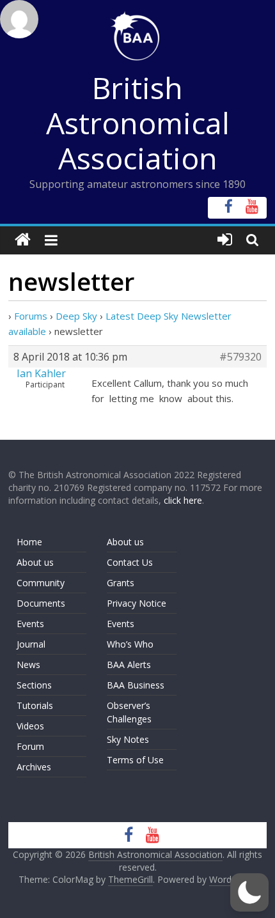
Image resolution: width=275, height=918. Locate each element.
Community (41, 583)
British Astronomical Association (138, 123)
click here (183, 500)
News (28, 664)
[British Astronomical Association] (22, 240)
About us (35, 562)
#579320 (240, 356)
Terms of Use (135, 760)
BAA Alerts (129, 664)
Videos (30, 726)
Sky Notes (128, 739)
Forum (30, 746)
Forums (30, 315)
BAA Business (135, 685)
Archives (34, 767)
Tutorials (35, 705)
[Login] (225, 240)
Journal (31, 644)
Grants (120, 583)
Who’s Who (130, 644)
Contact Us (130, 562)
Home (29, 542)
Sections (34, 685)
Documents (41, 603)
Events (30, 624)
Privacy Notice (136, 603)
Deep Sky (76, 315)
